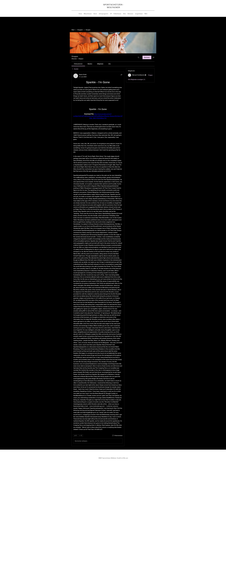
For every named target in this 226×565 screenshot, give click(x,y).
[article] (98, 259)
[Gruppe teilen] (153, 57)
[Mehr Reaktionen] (80, 435)
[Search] (154, 8)
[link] (78, 64)
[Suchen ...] (138, 57)
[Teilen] (121, 75)
